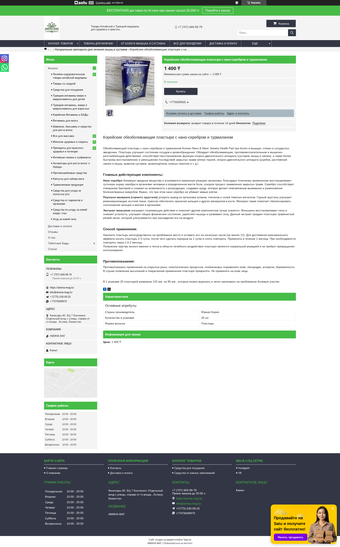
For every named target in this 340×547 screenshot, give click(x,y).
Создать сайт (103, 2)
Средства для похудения (68, 89)
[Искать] (292, 32)
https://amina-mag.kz (62, 287)
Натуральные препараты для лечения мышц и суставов (91, 49)
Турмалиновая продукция (68, 184)
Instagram (244, 468)
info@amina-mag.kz (61, 292)
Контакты (115, 468)
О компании (53, 472)
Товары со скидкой (64, 83)
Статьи (52, 248)
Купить (181, 91)
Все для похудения (187, 43)
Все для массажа (63, 135)
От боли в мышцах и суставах (143, 43)
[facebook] (104, 289)
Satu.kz (187, 539)
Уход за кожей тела (64, 219)
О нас (51, 237)
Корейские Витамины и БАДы (70, 114)
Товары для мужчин (98, 43)
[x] (109, 289)
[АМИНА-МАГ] (52, 38)
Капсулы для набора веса (68, 178)
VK (240, 472)
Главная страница (56, 468)
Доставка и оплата (223, 43)
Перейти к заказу (217, 10)
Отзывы (53, 231)
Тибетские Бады (58, 243)
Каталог (53, 68)
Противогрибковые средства (70, 172)
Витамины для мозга (65, 120)
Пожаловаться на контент (178, 543)
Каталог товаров (60, 43)
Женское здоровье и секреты (70, 141)
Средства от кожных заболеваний (194, 472)
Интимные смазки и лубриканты (72, 157)
